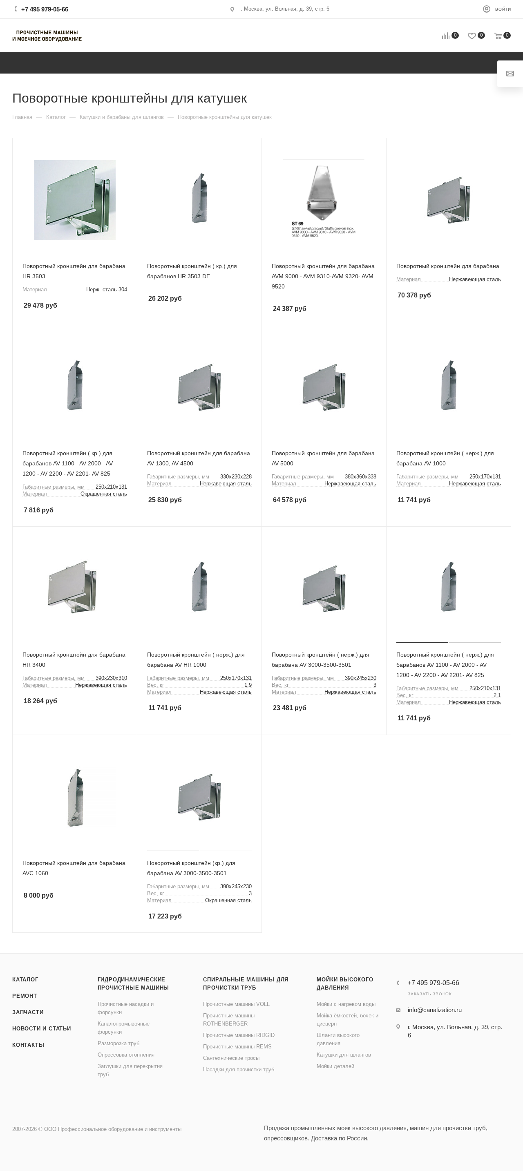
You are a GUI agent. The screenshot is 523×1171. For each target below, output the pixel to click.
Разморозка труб (118, 1043)
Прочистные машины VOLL (236, 1004)
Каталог (25, 980)
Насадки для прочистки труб (238, 1069)
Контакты (28, 1045)
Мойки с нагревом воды (346, 1004)
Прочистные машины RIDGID (239, 1035)
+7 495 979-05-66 (44, 9)
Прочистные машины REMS (237, 1047)
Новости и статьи (41, 1029)
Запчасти (27, 1012)
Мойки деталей (335, 1066)
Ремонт (24, 996)
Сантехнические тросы (231, 1058)
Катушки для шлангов (344, 1055)
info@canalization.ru (435, 1009)
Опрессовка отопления (126, 1055)
